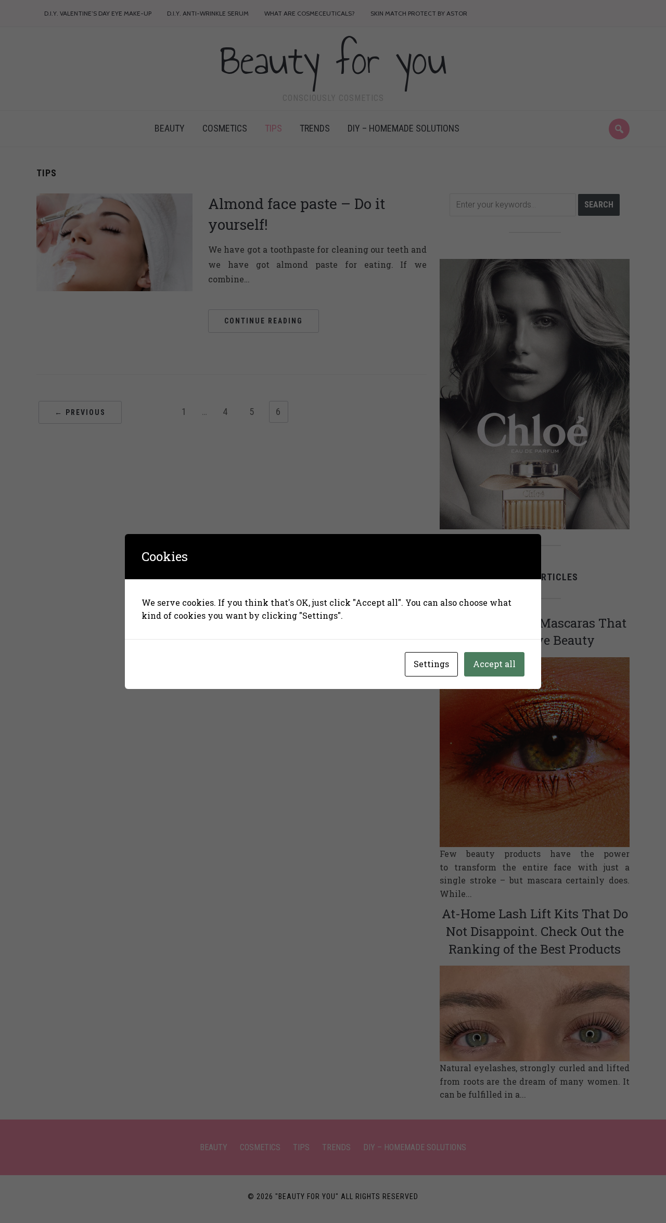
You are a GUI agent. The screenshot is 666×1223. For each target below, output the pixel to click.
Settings (431, 663)
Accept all (494, 663)
